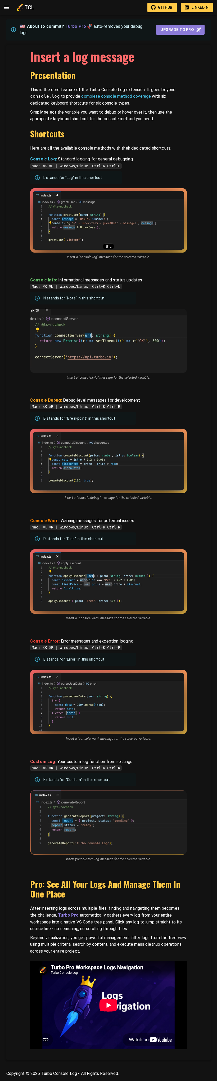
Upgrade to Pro (177, 30)
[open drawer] (6, 7)
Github (165, 7)
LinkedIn (200, 7)
